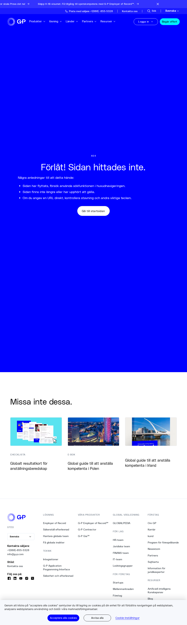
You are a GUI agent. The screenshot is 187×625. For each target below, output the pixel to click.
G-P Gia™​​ (84, 536)
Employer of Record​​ (54, 523)
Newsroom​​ (154, 548)
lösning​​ (54, 21)
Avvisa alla (97, 617)
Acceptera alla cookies (63, 617)
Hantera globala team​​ (56, 536)
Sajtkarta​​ (153, 561)
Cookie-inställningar (127, 617)
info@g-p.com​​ (15, 554)
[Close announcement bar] (158, 4)
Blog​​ (150, 598)
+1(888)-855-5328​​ (18, 550)
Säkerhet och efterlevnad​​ (58, 575)
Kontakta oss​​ (15, 566)
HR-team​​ (118, 539)
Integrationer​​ (50, 559)
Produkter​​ (35, 21)
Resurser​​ (106, 21)
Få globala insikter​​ (54, 542)
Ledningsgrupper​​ (123, 565)
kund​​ (151, 536)
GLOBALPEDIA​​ (121, 523)
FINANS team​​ (121, 552)
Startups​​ (118, 582)
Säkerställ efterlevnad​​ (56, 529)
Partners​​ (87, 21)
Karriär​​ (152, 529)
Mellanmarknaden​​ (123, 588)
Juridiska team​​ (121, 546)
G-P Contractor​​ (87, 529)
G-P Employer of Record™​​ (93, 523)
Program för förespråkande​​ (163, 542)
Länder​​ (70, 21)
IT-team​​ (117, 559)
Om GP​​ (152, 523)
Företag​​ (117, 595)
